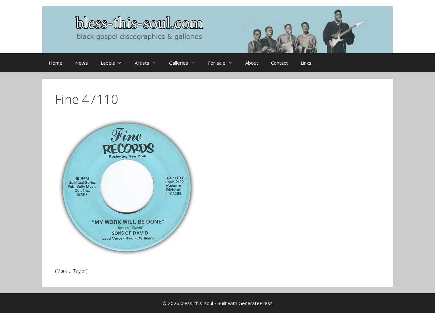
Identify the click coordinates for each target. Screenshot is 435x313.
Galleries (178, 63)
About (251, 63)
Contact (279, 63)
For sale (216, 63)
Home (55, 63)
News (81, 63)
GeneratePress (256, 303)
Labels (108, 63)
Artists (142, 63)
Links (306, 63)
